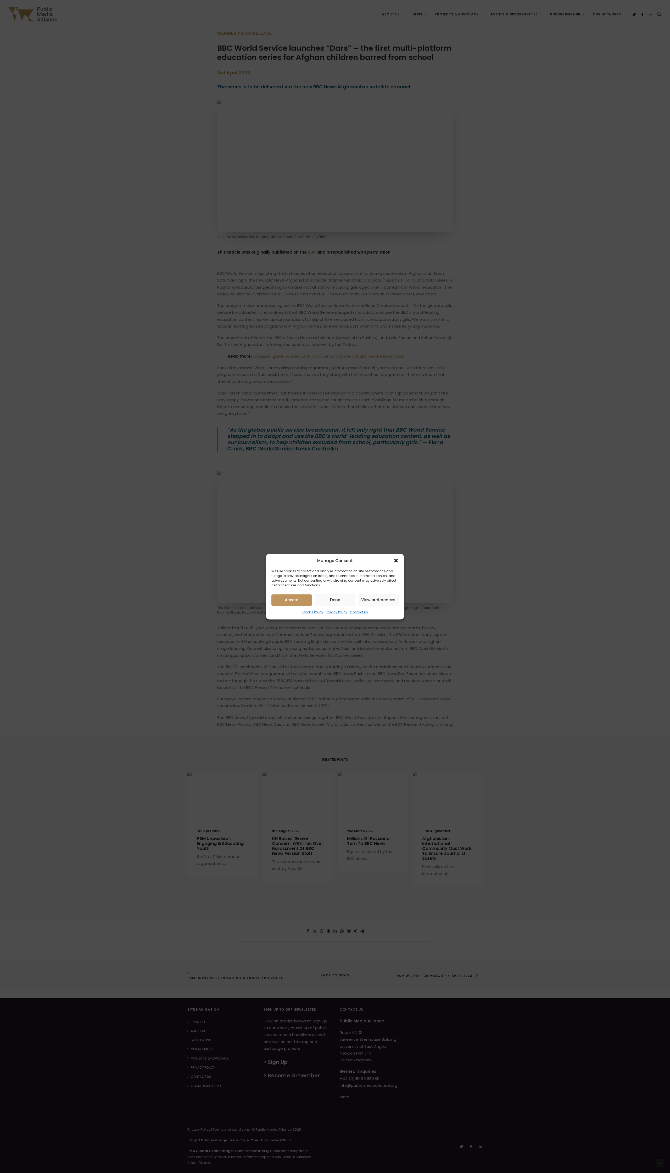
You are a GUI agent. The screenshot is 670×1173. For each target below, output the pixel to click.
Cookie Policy (312, 612)
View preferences (378, 600)
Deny (335, 600)
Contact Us (359, 612)
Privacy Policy (336, 612)
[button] (396, 560)
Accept (292, 600)
